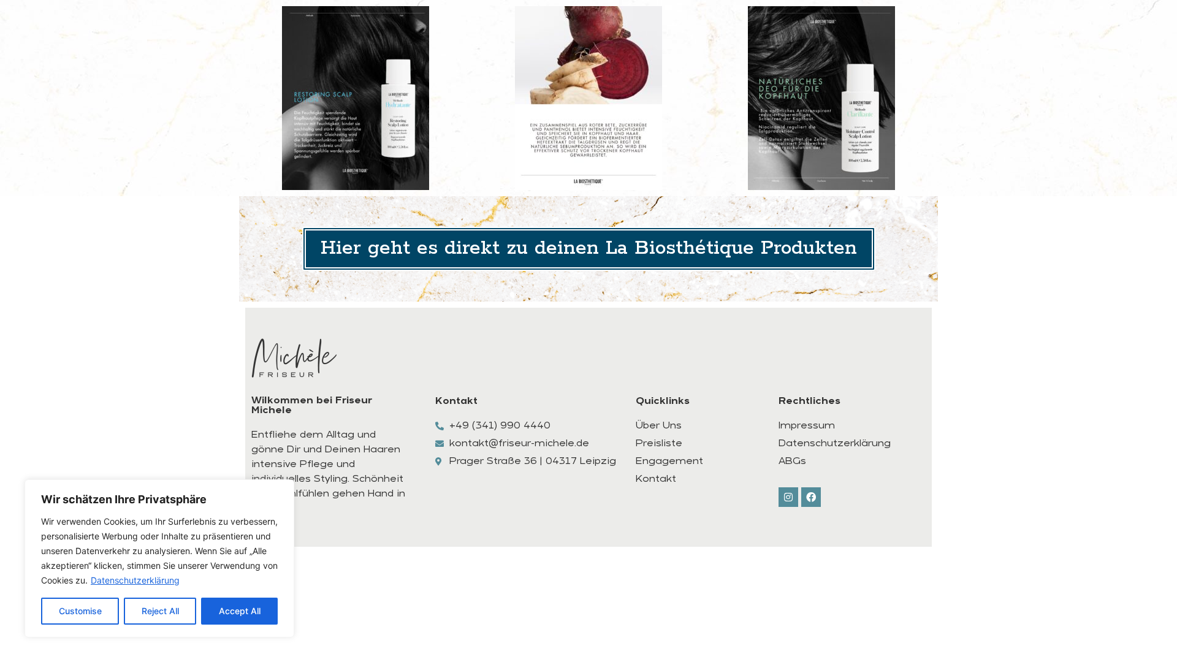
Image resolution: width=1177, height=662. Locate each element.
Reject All (160, 611)
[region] (159, 558)
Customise (80, 611)
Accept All (240, 611)
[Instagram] (788, 497)
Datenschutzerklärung (135, 580)
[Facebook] (811, 497)
